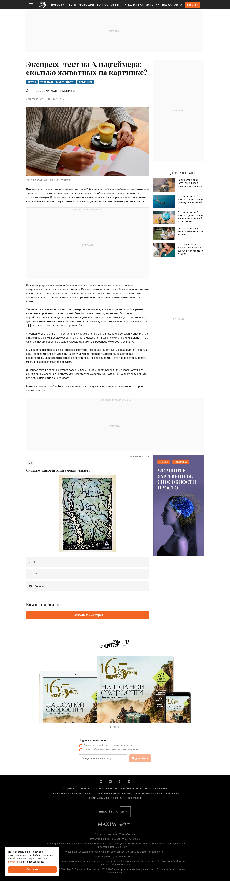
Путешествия (132, 4)
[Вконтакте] (110, 781)
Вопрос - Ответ (108, 4)
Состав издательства (105, 788)
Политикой (90, 749)
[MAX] (101, 781)
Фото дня (86, 4)
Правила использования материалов (71, 793)
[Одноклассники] (119, 781)
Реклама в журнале (156, 788)
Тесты (72, 4)
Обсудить (58, 99)
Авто (178, 4)
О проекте (68, 788)
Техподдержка (134, 797)
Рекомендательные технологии (105, 797)
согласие (92, 745)
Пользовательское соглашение (113, 793)
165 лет (192, 4)
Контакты (84, 788)
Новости (57, 4)
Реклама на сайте (131, 788)
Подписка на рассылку (93, 740)
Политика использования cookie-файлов (157, 793)
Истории (152, 4)
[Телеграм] (129, 781)
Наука (167, 4)
